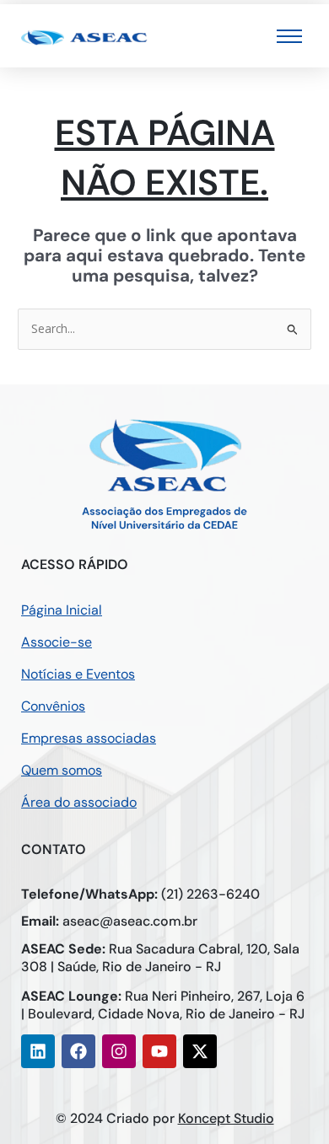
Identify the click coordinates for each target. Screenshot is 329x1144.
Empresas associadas (88, 738)
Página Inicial (61, 610)
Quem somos (61, 770)
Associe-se (56, 642)
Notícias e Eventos (78, 674)
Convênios (53, 706)
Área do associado (79, 802)
